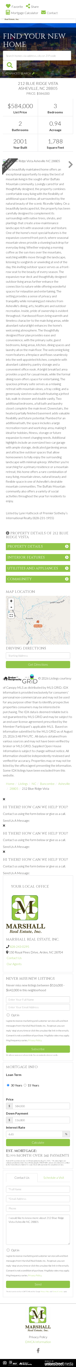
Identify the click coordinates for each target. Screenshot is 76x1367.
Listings (23, 783)
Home (10, 783)
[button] (10, 65)
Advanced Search (18, 73)
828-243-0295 (19, 946)
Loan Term (13, 1075)
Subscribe (38, 1049)
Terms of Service (58, 1291)
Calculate (38, 1142)
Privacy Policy (35, 1040)
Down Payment (17, 1113)
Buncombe (47, 783)
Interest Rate (15, 1127)
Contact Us (14, 958)
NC (34, 783)
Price (9, 1099)
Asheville (64, 783)
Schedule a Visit (53, 1177)
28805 (14, 788)
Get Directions (38, 664)
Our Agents (14, 964)
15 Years (33, 1085)
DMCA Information (38, 1342)
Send (38, 1284)
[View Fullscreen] (11, 615)
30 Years (16, 1085)
